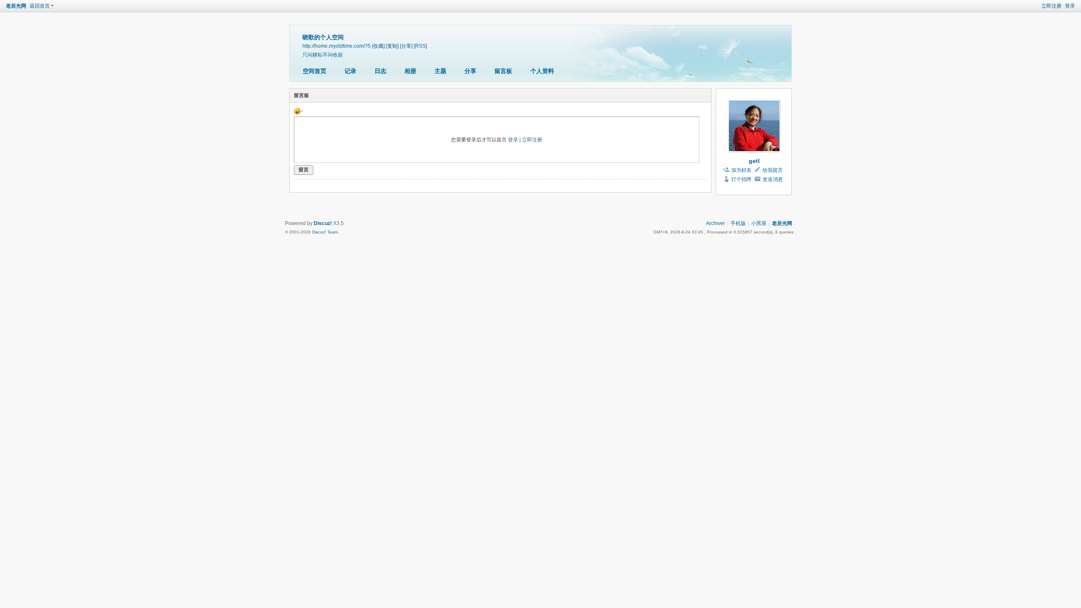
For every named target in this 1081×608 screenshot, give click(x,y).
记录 (350, 71)
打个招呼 (741, 179)
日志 (380, 71)
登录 (1070, 6)
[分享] (406, 46)
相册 (410, 71)
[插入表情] (298, 111)
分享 (470, 71)
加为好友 (741, 170)
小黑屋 (758, 223)
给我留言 (773, 170)
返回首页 (40, 6)
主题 (440, 71)
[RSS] (420, 46)
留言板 (503, 71)
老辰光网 (16, 6)
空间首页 (314, 71)
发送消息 (773, 179)
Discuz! (323, 223)
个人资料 (542, 71)
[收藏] (378, 46)
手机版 (738, 223)
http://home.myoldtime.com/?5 (336, 46)
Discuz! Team (325, 232)
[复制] (392, 46)
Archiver (715, 223)
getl (754, 160)
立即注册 (1051, 6)
